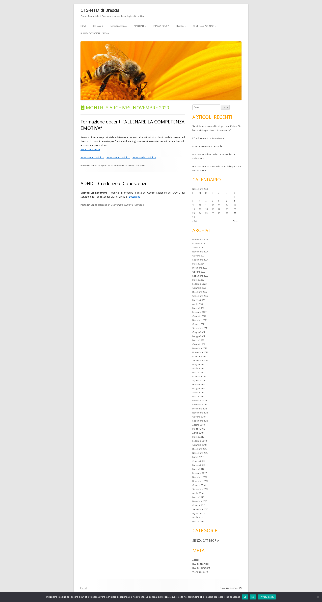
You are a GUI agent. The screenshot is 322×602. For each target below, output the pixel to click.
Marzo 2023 (198, 279)
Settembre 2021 (200, 328)
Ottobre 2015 (198, 505)
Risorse (180, 25)
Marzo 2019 (198, 396)
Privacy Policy (161, 25)
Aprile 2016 (197, 493)
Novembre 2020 (200, 352)
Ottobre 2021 (198, 324)
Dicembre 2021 (199, 320)
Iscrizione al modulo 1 (92, 157)
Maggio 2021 (198, 336)
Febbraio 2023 (199, 283)
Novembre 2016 (200, 481)
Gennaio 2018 (199, 444)
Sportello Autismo (203, 25)
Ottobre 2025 (198, 243)
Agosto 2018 (198, 424)
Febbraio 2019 (199, 400)
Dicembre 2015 (199, 501)
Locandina (134, 196)
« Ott (194, 221)
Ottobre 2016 (198, 485)
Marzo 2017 (198, 468)
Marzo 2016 (198, 497)
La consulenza (119, 25)
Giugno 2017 (198, 460)
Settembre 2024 (200, 259)
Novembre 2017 (200, 452)
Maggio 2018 (198, 428)
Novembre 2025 (200, 239)
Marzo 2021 (198, 340)
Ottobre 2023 (198, 271)
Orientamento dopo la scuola (207, 146)
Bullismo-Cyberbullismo (93, 33)
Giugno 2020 (198, 364)
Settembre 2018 (200, 420)
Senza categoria (99, 165)
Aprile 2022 (197, 303)
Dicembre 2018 (199, 408)
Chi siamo (98, 25)
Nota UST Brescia (90, 149)
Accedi (195, 559)
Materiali (139, 25)
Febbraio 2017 (199, 473)
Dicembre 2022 (199, 291)
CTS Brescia (139, 165)
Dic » (235, 221)
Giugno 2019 (198, 384)
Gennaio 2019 (199, 404)
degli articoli (200, 563)
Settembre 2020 (200, 360)
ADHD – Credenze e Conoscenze (114, 183)
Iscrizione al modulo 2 (118, 157)
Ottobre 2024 (198, 255)
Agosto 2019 (198, 380)
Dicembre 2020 (199, 348)
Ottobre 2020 (198, 356)
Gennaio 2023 (199, 287)
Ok (245, 596)
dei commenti (201, 567)
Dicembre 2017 (199, 448)
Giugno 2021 (198, 332)
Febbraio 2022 (199, 311)
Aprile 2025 (197, 247)
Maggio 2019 (198, 388)
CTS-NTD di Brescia (99, 10)
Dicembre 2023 (199, 267)
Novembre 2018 (200, 412)
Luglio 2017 (197, 456)
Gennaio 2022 (199, 316)
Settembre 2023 (200, 275)
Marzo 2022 (198, 307)
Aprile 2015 (197, 517)
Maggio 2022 (198, 299)
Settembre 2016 (200, 489)
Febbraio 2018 (199, 440)
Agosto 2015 (198, 513)
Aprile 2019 (197, 392)
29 (235, 213)
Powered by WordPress (229, 588)
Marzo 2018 (198, 436)
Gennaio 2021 (199, 344)
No (253, 596)
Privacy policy (267, 596)
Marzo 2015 (198, 521)
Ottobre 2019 (198, 376)
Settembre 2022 (200, 295)
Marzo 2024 (198, 263)
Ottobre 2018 (198, 416)
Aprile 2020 (197, 368)
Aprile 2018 (197, 432)
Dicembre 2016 (199, 477)
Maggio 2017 (198, 464)
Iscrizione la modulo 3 (144, 157)
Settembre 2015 (200, 509)
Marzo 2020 (198, 372)
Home (83, 25)
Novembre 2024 (200, 251)
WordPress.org (200, 571)
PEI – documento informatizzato (208, 138)
